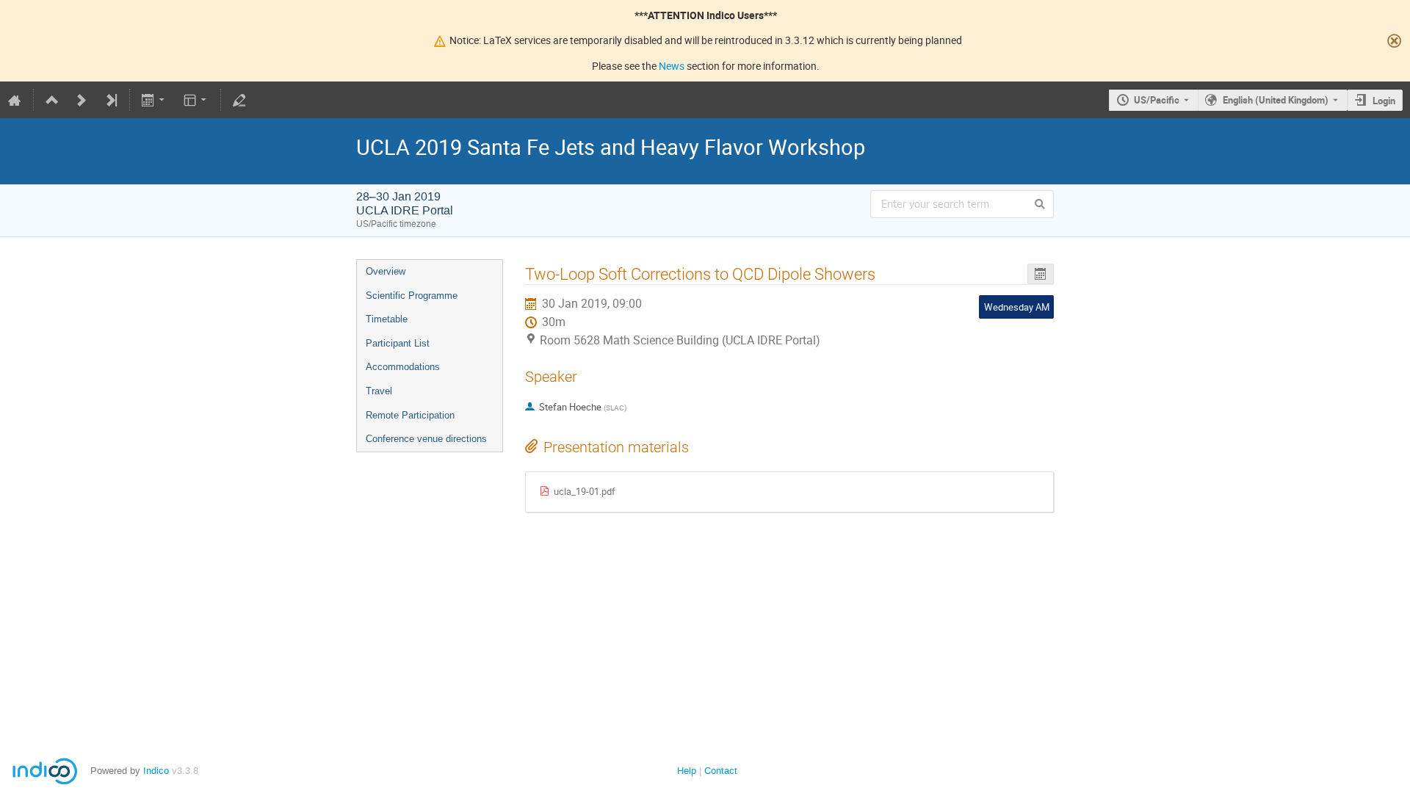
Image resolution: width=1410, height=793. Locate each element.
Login (1384, 100)
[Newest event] (111, 100)
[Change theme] (196, 100)
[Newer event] (81, 100)
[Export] (155, 100)
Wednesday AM (1016, 307)
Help (686, 770)
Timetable (387, 319)
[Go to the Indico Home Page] (14, 100)
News (671, 66)
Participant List (398, 343)
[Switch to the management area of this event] (239, 100)
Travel (379, 390)
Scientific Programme (412, 295)
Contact (720, 770)
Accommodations (403, 366)
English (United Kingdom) (1275, 99)
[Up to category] (52, 100)
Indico (156, 770)
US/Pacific (1156, 99)
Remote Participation (410, 415)
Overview (385, 271)
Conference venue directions (426, 438)
